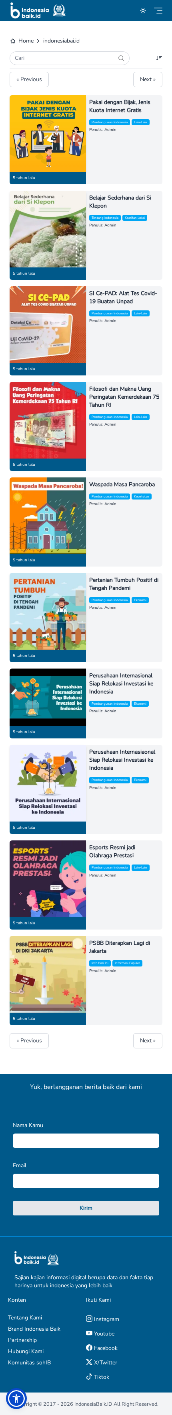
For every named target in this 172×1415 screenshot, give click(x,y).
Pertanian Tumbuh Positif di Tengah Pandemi (123, 584)
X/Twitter (104, 1362)
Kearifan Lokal (135, 218)
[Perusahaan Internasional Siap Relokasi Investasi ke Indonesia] (48, 697)
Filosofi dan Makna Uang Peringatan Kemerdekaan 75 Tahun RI (124, 397)
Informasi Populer (127, 963)
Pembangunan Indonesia (110, 122)
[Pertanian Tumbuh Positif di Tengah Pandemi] (48, 611)
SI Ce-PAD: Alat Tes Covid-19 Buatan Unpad (123, 297)
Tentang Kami (25, 1317)
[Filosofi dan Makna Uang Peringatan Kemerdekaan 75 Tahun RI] (48, 420)
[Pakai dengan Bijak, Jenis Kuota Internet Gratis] (48, 133)
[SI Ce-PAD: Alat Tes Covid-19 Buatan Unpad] (48, 324)
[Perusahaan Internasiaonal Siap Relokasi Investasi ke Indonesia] (48, 783)
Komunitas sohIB (29, 1362)
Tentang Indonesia (105, 218)
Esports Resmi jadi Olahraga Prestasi (112, 851)
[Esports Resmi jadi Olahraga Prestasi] (48, 878)
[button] (16, 1398)
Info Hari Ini (100, 963)
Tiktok (100, 1377)
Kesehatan (141, 496)
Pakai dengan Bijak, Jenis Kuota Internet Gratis (119, 106)
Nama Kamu (28, 1125)
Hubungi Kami (26, 1351)
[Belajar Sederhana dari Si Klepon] (48, 229)
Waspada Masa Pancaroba (122, 484)
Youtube (103, 1334)
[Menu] (158, 11)
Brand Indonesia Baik (34, 1329)
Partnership (22, 1340)
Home (26, 41)
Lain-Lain (140, 122)
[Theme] (143, 11)
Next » (148, 79)
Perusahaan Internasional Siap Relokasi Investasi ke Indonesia (121, 683)
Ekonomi (140, 600)
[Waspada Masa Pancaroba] (48, 515)
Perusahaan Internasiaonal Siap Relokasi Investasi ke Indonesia (122, 760)
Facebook (105, 1348)
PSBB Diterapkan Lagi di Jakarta (119, 947)
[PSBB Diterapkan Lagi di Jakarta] (48, 974)
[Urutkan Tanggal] (159, 58)
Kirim (86, 1208)
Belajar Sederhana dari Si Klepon (120, 202)
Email (19, 1165)
